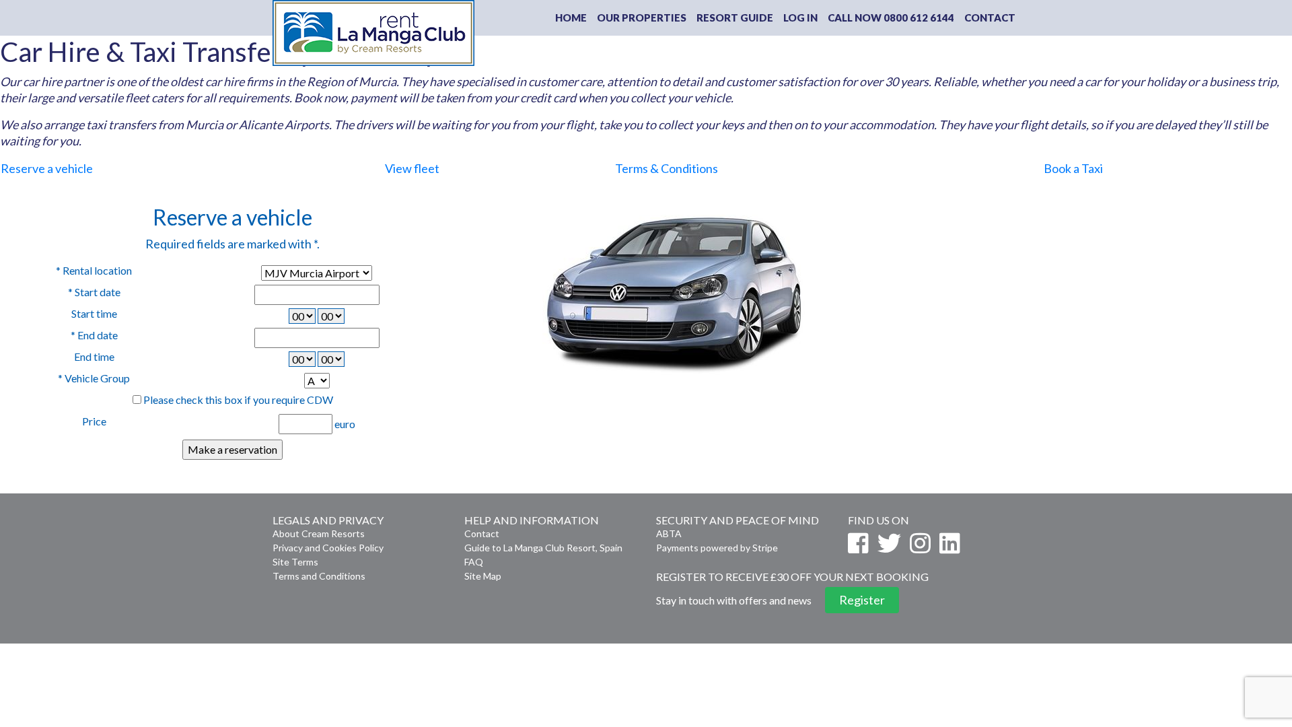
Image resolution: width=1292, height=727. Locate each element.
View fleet (412, 168)
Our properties (641, 17)
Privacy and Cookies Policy (328, 547)
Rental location (94, 270)
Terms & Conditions (666, 168)
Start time (94, 313)
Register (862, 599)
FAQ (473, 561)
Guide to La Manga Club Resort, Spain (543, 547)
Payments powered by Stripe (717, 547)
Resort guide (734, 17)
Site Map (482, 576)
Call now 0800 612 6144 (891, 17)
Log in (800, 17)
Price (94, 421)
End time (94, 356)
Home (571, 17)
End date (94, 334)
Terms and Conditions (319, 576)
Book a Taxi (1073, 168)
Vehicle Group (94, 378)
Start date (94, 291)
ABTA (669, 533)
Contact (989, 17)
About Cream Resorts (319, 533)
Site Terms (295, 561)
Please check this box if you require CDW (238, 399)
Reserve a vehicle (47, 168)
